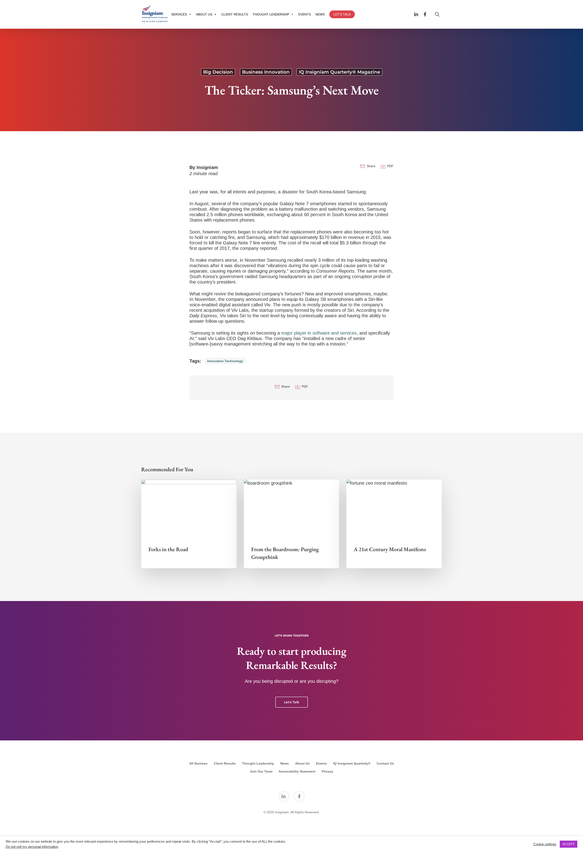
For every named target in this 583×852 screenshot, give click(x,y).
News (284, 763)
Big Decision (218, 72)
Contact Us (385, 763)
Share (371, 166)
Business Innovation (266, 72)
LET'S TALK (342, 14)
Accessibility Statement (297, 771)
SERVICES (179, 14)
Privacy (327, 771)
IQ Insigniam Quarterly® (351, 763)
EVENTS (304, 14)
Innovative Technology (225, 361)
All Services (198, 763)
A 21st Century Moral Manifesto (390, 549)
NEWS (320, 14)
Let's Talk (291, 702)
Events (321, 763)
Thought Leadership (258, 763)
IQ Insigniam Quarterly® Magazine (339, 72)
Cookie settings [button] (544, 844)
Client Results (225, 763)
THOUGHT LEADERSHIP (271, 14)
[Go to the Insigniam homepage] (155, 13)
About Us (302, 763)
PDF (390, 166)
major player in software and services (319, 332)
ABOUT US (204, 14)
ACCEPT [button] (569, 844)
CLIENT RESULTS (234, 14)
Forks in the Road (168, 549)
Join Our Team (261, 771)
